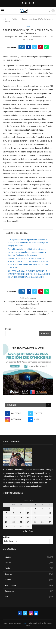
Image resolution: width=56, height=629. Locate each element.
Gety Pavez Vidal (20, 37)
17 (28, 518)
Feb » (31, 531)
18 (35, 518)
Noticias (29, 557)
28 (6, 526)
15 (14, 518)
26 (42, 522)
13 (50, 513)
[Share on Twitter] (34, 47)
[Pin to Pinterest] (40, 47)
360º (29, 597)
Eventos (29, 563)
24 (28, 522)
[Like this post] (23, 47)
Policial (14, 19)
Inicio (5, 19)
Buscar (8, 329)
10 (28, 513)
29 (14, 526)
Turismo (29, 580)
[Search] (48, 10)
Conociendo (29, 591)
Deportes (29, 574)
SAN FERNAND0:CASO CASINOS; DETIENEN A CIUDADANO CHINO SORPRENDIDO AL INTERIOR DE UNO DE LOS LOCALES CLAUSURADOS (29, 274)
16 (21, 518)
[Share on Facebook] (28, 47)
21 (6, 522)
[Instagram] (29, 3)
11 (35, 513)
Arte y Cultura (29, 585)
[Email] (33, 3)
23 (21, 522)
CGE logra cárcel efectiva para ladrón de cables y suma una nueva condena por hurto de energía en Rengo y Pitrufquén (28, 243)
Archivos (6, 537)
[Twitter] (26, 3)
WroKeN (24, 623)
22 (14, 522)
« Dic (25, 531)
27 (50, 522)
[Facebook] (22, 3)
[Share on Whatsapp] (46, 47)
